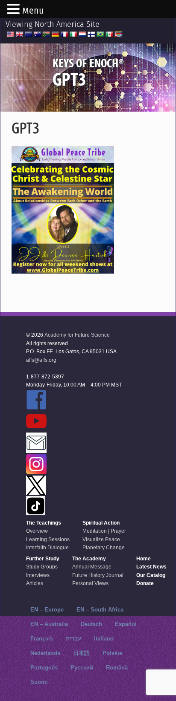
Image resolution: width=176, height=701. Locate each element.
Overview (37, 531)
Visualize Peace (101, 539)
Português (44, 667)
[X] (74, 486)
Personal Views (90, 583)
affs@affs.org (41, 360)
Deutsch (91, 624)
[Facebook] (74, 400)
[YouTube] (74, 422)
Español (126, 624)
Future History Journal (97, 575)
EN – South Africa (99, 609)
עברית (73, 638)
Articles (34, 583)
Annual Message (91, 567)
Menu (33, 11)
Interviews (38, 575)
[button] (14, 10)
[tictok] (74, 506)
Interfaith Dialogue (47, 548)
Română (117, 667)
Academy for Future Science (77, 335)
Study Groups (42, 567)
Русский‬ (81, 667)
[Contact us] (74, 443)
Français (41, 638)
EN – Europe (47, 609)
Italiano (104, 638)
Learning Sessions (48, 539)
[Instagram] (74, 465)
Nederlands (45, 653)
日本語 (81, 653)
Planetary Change (103, 548)
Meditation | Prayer (104, 531)
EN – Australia (49, 624)
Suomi (39, 682)
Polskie (112, 653)
